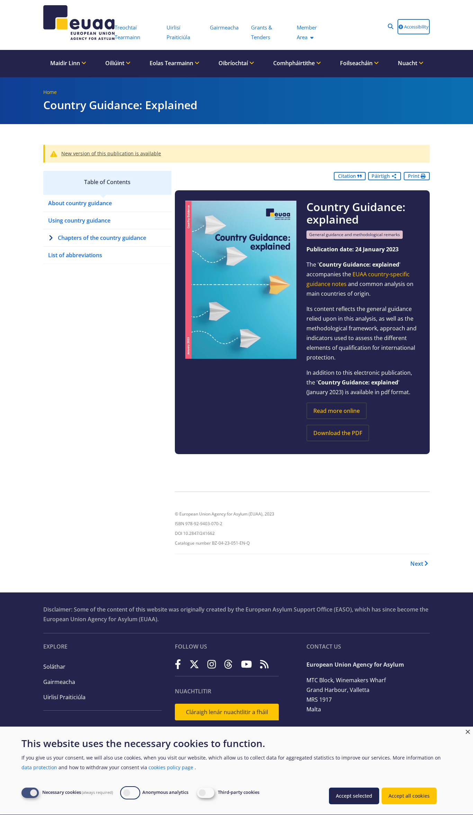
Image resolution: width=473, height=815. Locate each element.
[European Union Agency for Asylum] (75, 22)
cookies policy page (171, 767)
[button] (390, 26)
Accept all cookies (409, 795)
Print (414, 176)
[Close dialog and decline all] (468, 731)
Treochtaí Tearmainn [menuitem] (127, 32)
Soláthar (54, 666)
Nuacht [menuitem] (408, 63)
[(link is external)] (178, 664)
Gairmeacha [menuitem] (224, 27)
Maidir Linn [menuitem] (65, 63)
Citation (347, 176)
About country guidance (80, 203)
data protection (39, 767)
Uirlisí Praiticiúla (64, 697)
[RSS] (264, 664)
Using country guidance (79, 220)
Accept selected (354, 795)
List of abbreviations (75, 255)
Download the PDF (337, 433)
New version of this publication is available (111, 153)
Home (50, 92)
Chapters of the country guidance (102, 238)
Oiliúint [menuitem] (115, 63)
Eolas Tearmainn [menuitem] (172, 63)
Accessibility (416, 27)
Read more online (336, 411)
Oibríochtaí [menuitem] (233, 63)
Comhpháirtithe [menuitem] (294, 63)
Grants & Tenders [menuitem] (261, 32)
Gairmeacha (59, 682)
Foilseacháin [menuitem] (357, 63)
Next (416, 563)
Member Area (307, 32)
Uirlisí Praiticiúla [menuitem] (178, 32)
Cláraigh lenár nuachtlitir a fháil (227, 712)
